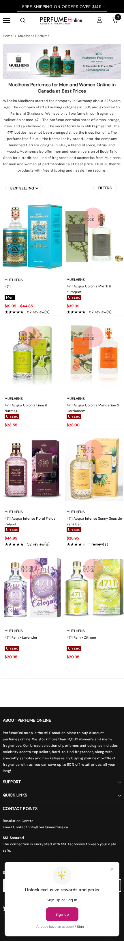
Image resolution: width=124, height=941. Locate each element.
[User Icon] (99, 20)
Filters (105, 188)
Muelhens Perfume (34, 36)
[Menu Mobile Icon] (6, 20)
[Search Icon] (22, 20)
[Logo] (61, 20)
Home (8, 36)
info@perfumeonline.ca (48, 827)
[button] (23, 188)
